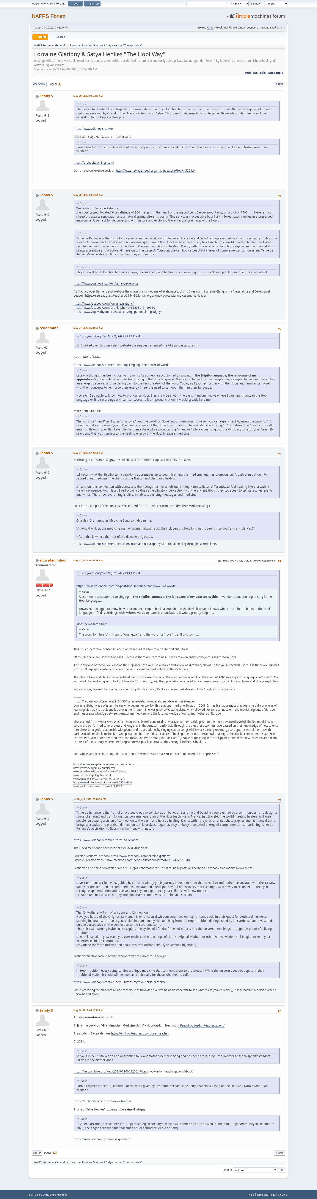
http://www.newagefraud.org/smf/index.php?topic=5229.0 (155, 170)
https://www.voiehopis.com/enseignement (102, 1139)
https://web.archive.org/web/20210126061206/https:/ (110, 1071)
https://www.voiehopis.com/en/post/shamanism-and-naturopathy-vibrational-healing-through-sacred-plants (145, 544)
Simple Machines (58, 1194)
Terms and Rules (266, 1194)
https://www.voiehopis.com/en (94, 129)
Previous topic (255, 73)
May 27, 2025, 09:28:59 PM (91, 799)
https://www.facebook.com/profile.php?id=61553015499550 (114, 308)
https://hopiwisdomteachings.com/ (201, 1025)
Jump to (227, 1170)
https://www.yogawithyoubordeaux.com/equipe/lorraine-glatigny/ (118, 312)
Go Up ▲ (283, 1194)
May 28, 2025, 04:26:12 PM (88, 1010)
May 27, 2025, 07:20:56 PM (88, 452)
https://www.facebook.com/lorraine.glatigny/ (104, 303)
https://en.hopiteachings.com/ (94, 163)
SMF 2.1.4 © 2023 (38, 1194)
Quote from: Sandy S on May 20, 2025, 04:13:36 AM (110, 336)
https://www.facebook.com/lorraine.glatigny (140, 856)
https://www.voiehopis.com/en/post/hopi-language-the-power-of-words (121, 365)
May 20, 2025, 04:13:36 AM (88, 194)
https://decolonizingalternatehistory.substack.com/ (103, 764)
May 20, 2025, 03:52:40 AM (88, 95)
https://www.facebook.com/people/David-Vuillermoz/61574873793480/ (145, 860)
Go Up (37, 1153)
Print (279, 84)
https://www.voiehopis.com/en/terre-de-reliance (106, 283)
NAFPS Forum (48, 16)
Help (251, 1194)
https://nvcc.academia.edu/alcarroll (94, 768)
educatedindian (53, 560)
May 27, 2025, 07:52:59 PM (88, 560)
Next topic (275, 73)
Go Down (39, 84)
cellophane (48, 328)
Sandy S (46, 95)
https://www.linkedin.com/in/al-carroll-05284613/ (102, 782)
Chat (210, 27)
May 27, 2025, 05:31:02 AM (88, 327)
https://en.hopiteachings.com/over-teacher (140, 1033)
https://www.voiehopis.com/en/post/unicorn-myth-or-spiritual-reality (119, 982)
